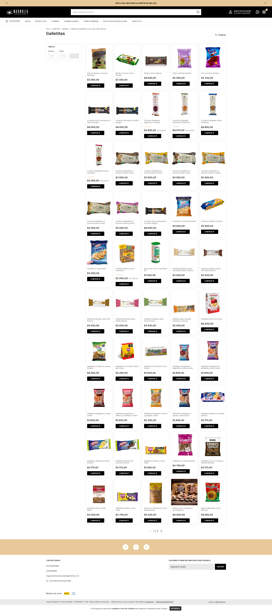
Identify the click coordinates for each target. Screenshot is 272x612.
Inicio (27, 21)
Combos (55, 21)
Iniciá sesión (245, 11)
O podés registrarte (242, 13)
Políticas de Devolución (115, 21)
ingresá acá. (149, 602)
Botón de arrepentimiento (164, 602)
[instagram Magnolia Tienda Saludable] (125, 547)
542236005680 (52, 566)
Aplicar (74, 56)
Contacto (137, 21)
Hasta (61, 51)
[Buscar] (198, 12)
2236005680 (51, 571)
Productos (40, 21)
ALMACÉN (56, 29)
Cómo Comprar (90, 21)
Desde (51, 51)
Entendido (175, 608)
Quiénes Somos (71, 21)
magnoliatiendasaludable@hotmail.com (62, 576)
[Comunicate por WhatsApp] (257, 12)
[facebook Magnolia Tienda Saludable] (136, 547)
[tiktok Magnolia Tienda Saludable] (146, 547)
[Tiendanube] (217, 602)
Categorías (14, 21)
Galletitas (65, 29)
